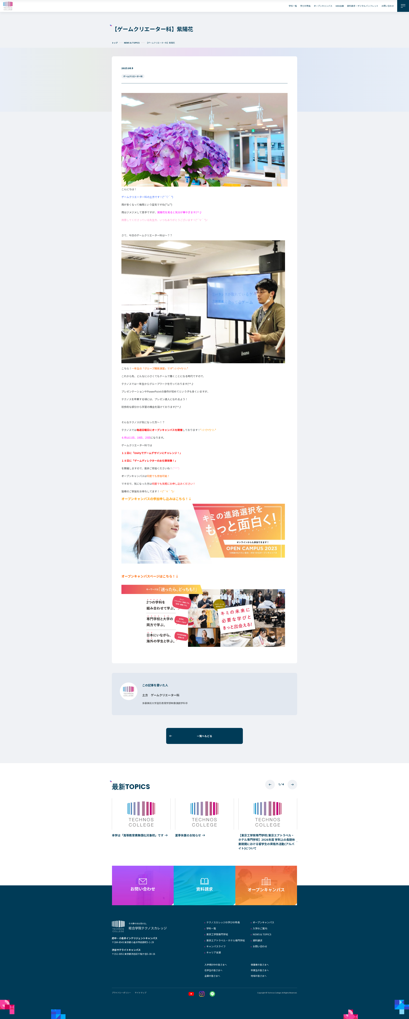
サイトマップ (140, 992)
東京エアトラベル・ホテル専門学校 (225, 940)
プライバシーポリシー (121, 992)
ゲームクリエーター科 (133, 76)
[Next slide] (292, 784)
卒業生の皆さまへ (260, 970)
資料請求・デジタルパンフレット (362, 5)
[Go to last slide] (270, 784)
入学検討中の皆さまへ (215, 964)
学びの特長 (305, 5)
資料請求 (257, 940)
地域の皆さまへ (258, 975)
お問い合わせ (388, 5)
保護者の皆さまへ (260, 964)
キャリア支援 (213, 952)
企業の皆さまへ (212, 975)
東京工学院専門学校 (217, 934)
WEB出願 (340, 5)
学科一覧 (293, 5)
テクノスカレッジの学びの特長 (223, 922)
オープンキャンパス (323, 5)
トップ (115, 42)
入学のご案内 (260, 928)
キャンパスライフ (216, 946)
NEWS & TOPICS (132, 42)
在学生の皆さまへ (213, 970)
